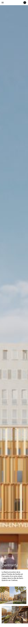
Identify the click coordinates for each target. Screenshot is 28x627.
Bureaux (4, 562)
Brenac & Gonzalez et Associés (25, 3)
